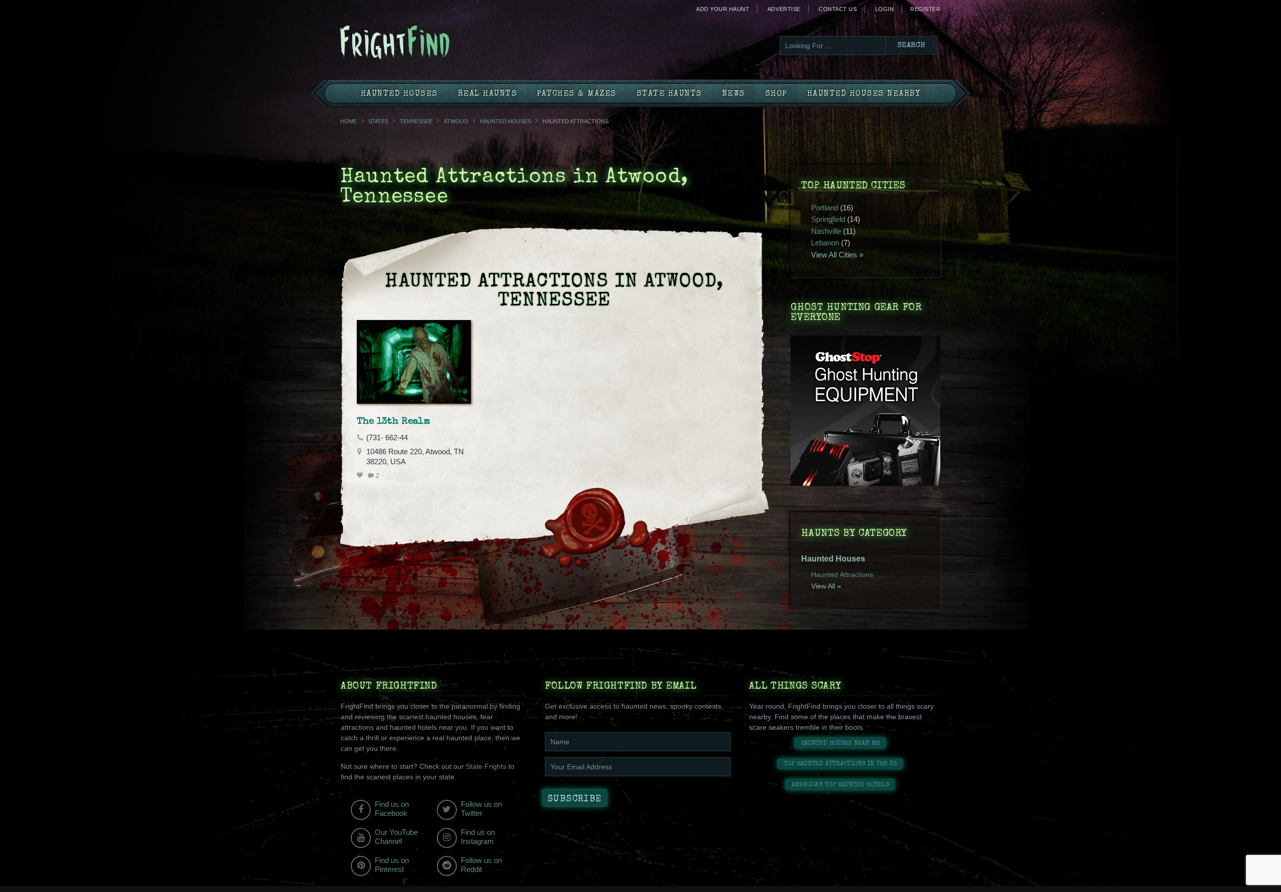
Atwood (456, 121)
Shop (776, 94)
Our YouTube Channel (396, 836)
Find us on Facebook (392, 808)
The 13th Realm (393, 422)
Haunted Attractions (842, 574)
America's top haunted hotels (840, 785)
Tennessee (416, 121)
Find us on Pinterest (392, 864)
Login (884, 9)
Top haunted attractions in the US (840, 764)
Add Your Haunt (722, 9)
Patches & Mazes (576, 94)
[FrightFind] (435, 43)
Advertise (784, 9)
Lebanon (825, 242)
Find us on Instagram (478, 836)
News (733, 94)
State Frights (486, 766)
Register (925, 9)
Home (348, 121)
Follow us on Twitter (481, 808)
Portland (824, 207)
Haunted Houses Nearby (864, 94)
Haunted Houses (399, 94)
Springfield (828, 219)
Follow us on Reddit (481, 864)
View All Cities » (837, 254)
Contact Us (838, 9)
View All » (826, 586)
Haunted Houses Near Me (840, 743)
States (378, 121)
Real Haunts (487, 94)
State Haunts (669, 94)
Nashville (826, 231)
